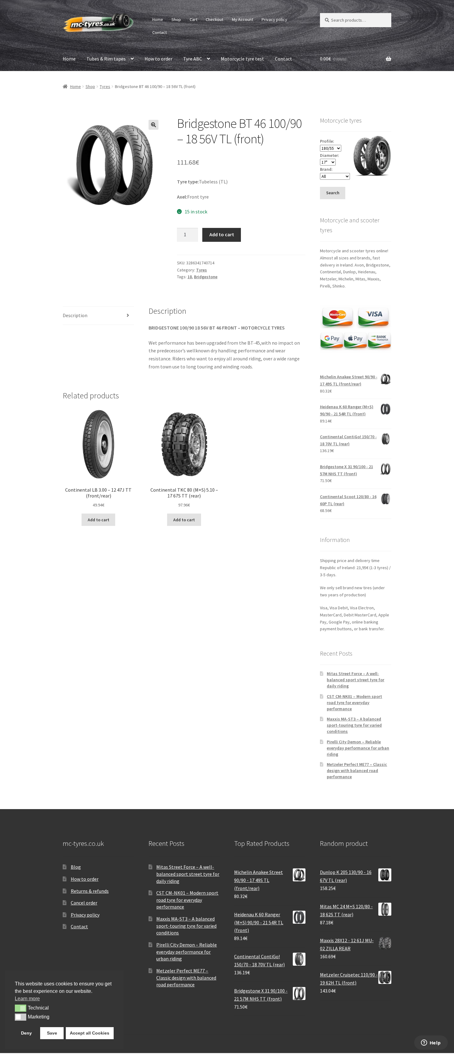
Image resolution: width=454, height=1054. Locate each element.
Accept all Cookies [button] (89, 1033)
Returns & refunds (90, 891)
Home (157, 19)
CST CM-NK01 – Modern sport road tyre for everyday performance (354, 703)
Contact (159, 32)
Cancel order (84, 903)
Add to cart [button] (98, 520)
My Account (242, 19)
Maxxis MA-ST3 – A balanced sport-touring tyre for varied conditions (354, 725)
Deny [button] (26, 1033)
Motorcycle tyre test (242, 59)
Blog (76, 867)
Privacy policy (274, 19)
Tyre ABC (192, 59)
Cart (193, 19)
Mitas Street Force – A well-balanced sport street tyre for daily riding (355, 680)
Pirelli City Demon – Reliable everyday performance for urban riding (358, 748)
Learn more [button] (27, 998)
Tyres (105, 86)
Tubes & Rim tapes (106, 59)
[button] (153, 125)
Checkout (214, 19)
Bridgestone (205, 276)
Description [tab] (75, 315)
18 (189, 276)
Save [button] (52, 1033)
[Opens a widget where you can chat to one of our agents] (431, 1043)
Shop (176, 19)
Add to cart (221, 234)
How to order (158, 59)
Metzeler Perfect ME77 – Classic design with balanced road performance (357, 770)
